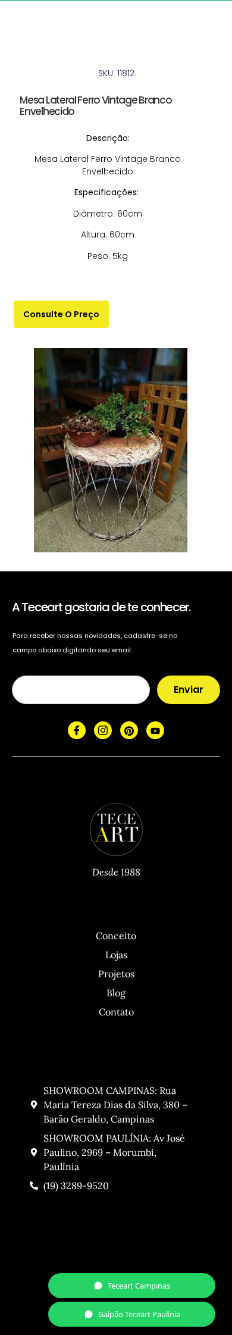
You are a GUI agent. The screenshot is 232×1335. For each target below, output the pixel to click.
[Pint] (129, 730)
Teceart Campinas (139, 1285)
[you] (155, 730)
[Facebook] (77, 730)
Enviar (188, 689)
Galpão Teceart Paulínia (139, 1314)
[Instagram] (103, 730)
